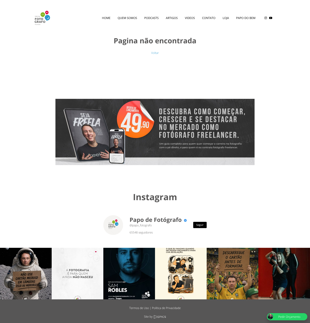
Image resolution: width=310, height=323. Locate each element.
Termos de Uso (139, 308)
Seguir (200, 225)
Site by (148, 317)
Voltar (155, 53)
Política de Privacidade (166, 308)
